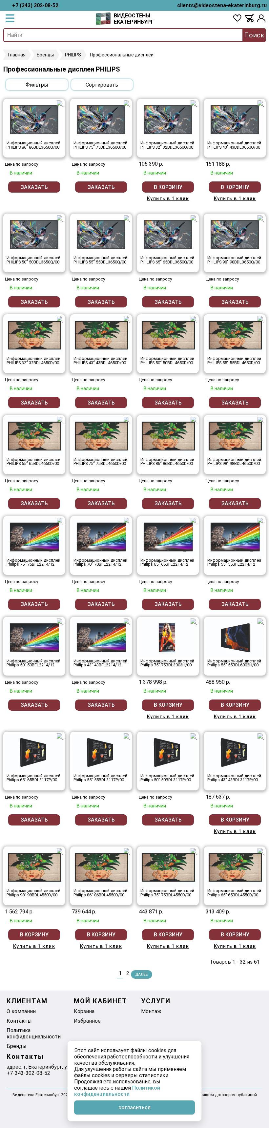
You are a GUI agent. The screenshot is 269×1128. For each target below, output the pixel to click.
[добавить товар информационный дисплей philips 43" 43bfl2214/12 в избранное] (127, 621)
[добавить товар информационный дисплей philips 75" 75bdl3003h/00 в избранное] (194, 621)
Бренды (17, 1046)
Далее (141, 974)
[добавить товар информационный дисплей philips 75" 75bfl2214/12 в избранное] (60, 521)
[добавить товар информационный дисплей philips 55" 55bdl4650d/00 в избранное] (261, 319)
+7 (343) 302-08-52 (35, 5)
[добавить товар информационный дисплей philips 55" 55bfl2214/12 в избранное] (261, 521)
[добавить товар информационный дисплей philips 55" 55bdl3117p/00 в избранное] (127, 736)
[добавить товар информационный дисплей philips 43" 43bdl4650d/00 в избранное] (127, 319)
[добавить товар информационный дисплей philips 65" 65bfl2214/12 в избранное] (194, 521)
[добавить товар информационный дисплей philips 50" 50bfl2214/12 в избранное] (60, 621)
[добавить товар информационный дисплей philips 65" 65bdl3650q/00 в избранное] (194, 218)
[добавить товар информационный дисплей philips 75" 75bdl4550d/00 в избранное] (194, 851)
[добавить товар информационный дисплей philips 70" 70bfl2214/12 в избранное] (127, 521)
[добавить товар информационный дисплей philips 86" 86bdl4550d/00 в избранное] (127, 851)
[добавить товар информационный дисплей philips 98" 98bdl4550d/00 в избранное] (60, 851)
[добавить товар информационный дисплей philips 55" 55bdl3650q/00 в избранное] (127, 218)
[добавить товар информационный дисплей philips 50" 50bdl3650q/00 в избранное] (60, 218)
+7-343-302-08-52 (28, 1073)
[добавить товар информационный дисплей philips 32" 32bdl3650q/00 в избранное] (194, 103)
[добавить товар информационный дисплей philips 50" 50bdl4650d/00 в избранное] (194, 319)
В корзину (168, 187)
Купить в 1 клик (168, 198)
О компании (21, 1011)
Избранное (87, 1021)
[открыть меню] (10, 18)
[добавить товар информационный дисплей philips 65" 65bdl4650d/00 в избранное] (60, 420)
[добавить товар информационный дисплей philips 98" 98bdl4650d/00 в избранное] (261, 420)
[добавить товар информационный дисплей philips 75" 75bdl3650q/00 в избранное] (127, 103)
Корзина (84, 1011)
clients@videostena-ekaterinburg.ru (222, 5)
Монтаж (151, 1011)
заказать (34, 187)
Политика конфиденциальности (34, 1033)
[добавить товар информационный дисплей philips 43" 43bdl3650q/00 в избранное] (261, 103)
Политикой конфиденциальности (117, 1091)
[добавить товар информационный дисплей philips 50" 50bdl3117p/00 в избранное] (194, 736)
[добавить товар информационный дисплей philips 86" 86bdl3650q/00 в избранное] (60, 103)
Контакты (19, 1021)
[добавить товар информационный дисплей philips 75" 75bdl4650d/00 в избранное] (127, 420)
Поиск (254, 35)
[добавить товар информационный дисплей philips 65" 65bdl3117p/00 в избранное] (60, 736)
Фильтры (37, 85)
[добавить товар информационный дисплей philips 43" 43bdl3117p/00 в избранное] (261, 736)
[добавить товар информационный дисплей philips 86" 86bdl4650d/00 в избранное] (194, 420)
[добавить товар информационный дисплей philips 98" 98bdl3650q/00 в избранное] (261, 218)
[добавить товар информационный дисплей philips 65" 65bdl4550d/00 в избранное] (261, 851)
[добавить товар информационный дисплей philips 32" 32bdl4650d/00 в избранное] (60, 319)
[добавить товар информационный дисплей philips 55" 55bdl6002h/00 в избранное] (261, 621)
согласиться (134, 1107)
